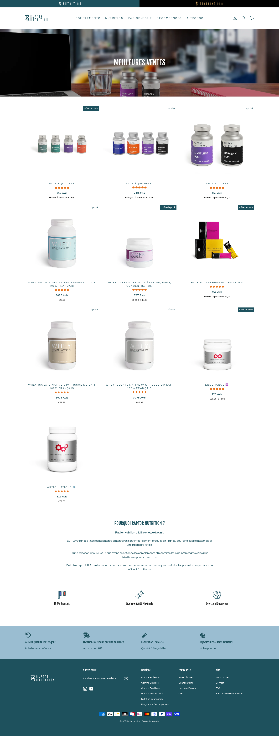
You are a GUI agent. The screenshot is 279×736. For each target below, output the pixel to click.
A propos (195, 18)
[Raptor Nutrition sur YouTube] (91, 689)
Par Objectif (140, 18)
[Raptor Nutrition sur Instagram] (85, 689)
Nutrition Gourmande (152, 699)
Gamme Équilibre (150, 683)
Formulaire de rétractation (229, 693)
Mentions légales (187, 688)
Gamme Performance (152, 693)
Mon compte (222, 677)
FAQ (218, 688)
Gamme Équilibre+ (150, 688)
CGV (181, 693)
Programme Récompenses (155, 704)
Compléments (88, 18)
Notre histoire (185, 677)
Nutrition (114, 18)
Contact (220, 683)
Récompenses (169, 18)
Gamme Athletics (150, 677)
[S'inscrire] (126, 678)
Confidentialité (186, 683)
